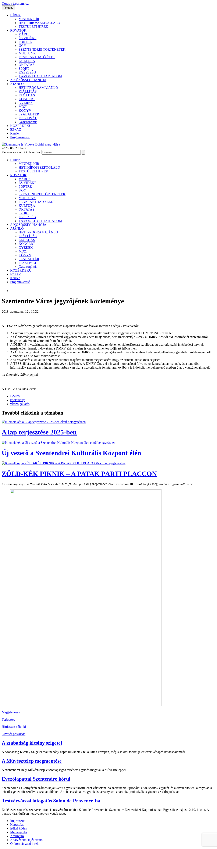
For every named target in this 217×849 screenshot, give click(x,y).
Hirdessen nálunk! (14, 726)
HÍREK (15, 15)
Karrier (15, 133)
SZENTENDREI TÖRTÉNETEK (42, 49)
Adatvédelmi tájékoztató (26, 840)
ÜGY (22, 45)
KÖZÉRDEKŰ (21, 126)
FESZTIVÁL (28, 118)
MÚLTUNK (27, 53)
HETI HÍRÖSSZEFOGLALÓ (39, 23)
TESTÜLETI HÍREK (33, 26)
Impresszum (18, 821)
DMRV (15, 396)
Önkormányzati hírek (24, 843)
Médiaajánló (18, 832)
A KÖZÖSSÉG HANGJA (28, 80)
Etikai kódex (18, 828)
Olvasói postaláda (13, 734)
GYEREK (26, 103)
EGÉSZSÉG (27, 72)
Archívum (17, 836)
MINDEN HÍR (29, 19)
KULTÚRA (27, 61)
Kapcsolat (17, 824)
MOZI (23, 106)
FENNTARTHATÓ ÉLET (37, 57)
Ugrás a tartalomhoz (15, 3)
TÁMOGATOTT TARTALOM (40, 76)
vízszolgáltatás (19, 404)
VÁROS (25, 34)
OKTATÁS (26, 65)
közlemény (17, 400)
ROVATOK (18, 30)
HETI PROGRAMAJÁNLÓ (38, 87)
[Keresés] (83, 152)
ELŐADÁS (27, 95)
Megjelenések (11, 712)
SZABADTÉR (29, 114)
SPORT (24, 68)
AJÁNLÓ (17, 84)
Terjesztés (8, 719)
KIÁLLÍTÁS (28, 91)
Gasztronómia (28, 122)
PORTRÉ (25, 42)
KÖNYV (25, 110)
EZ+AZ (15, 129)
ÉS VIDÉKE (27, 38)
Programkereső (20, 137)
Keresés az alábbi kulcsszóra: (21, 152)
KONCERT (27, 99)
